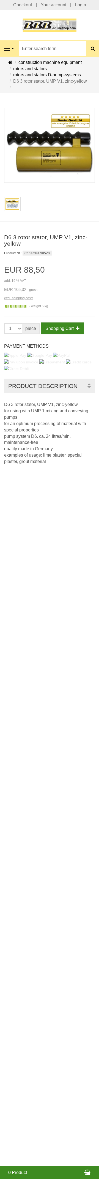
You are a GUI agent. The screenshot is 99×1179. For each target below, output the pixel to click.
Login (80, 4)
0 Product (17, 1172)
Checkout (22, 4)
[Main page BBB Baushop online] (49, 25)
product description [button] (43, 386)
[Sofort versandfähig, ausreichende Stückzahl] (15, 306)
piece (30, 328)
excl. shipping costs (18, 298)
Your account (53, 4)
